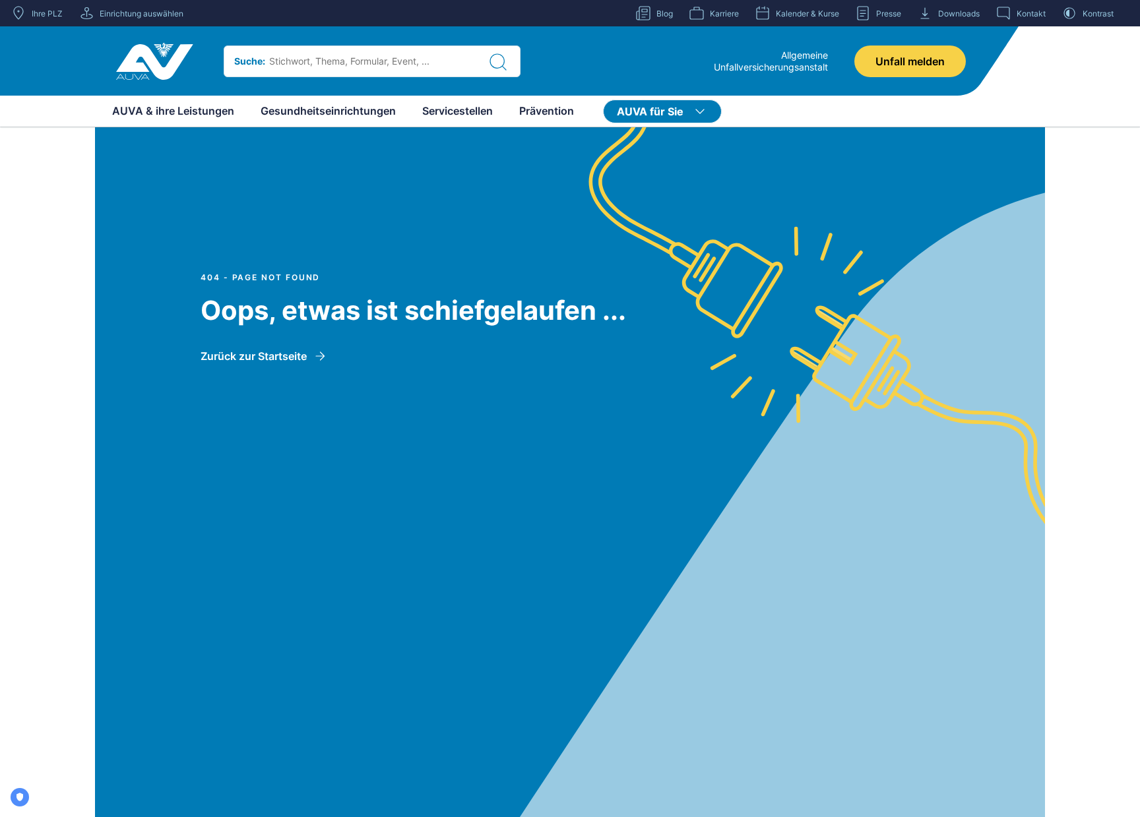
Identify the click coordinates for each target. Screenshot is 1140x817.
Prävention (546, 110)
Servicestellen (457, 110)
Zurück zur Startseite (254, 356)
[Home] (154, 61)
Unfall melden (910, 61)
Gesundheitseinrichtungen (328, 110)
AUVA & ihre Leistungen (173, 110)
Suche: (249, 61)
